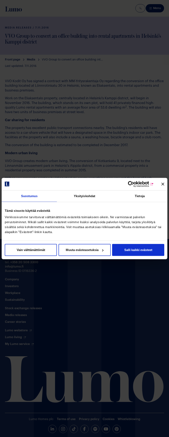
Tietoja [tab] (140, 196)
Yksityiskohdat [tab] (84, 196)
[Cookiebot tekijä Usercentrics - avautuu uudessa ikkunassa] (136, 184)
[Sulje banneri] (162, 183)
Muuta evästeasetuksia (82, 250)
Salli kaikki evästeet (138, 250)
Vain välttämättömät (31, 250)
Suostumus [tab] (29, 196)
